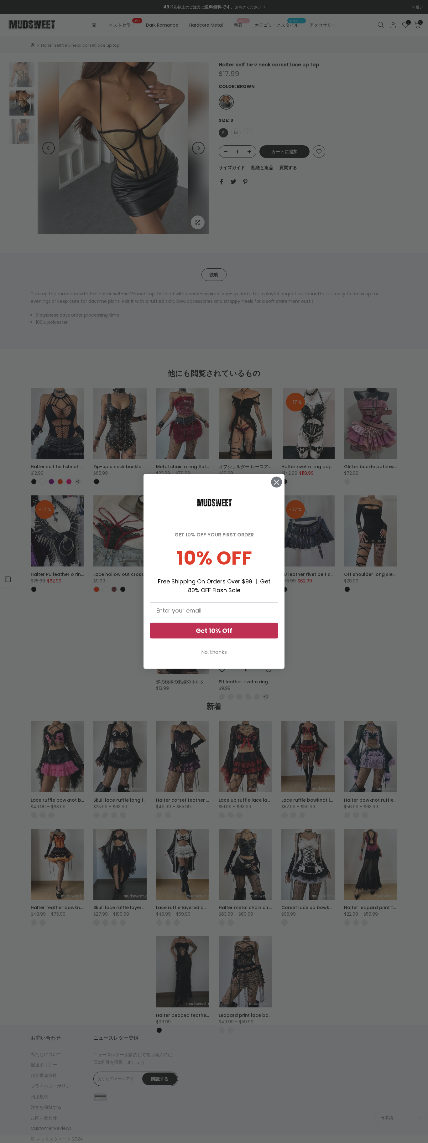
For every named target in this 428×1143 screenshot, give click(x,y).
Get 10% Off (214, 630)
